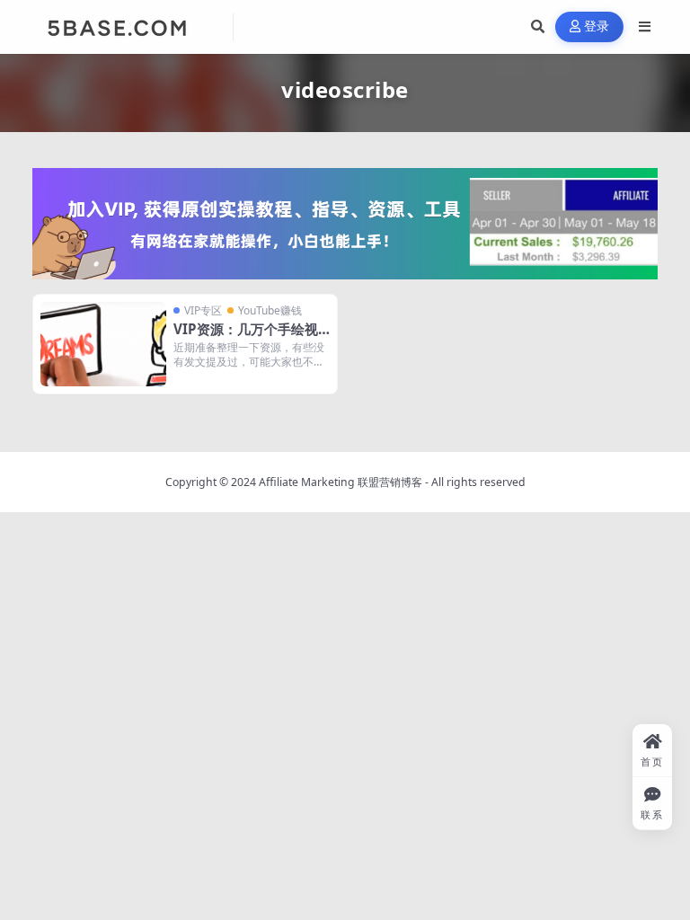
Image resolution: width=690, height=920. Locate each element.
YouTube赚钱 (270, 310)
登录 (597, 26)
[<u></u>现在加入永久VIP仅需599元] (345, 222)
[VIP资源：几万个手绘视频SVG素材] (103, 343)
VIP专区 (203, 310)
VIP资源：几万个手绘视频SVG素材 (245, 338)
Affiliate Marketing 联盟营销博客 (340, 482)
